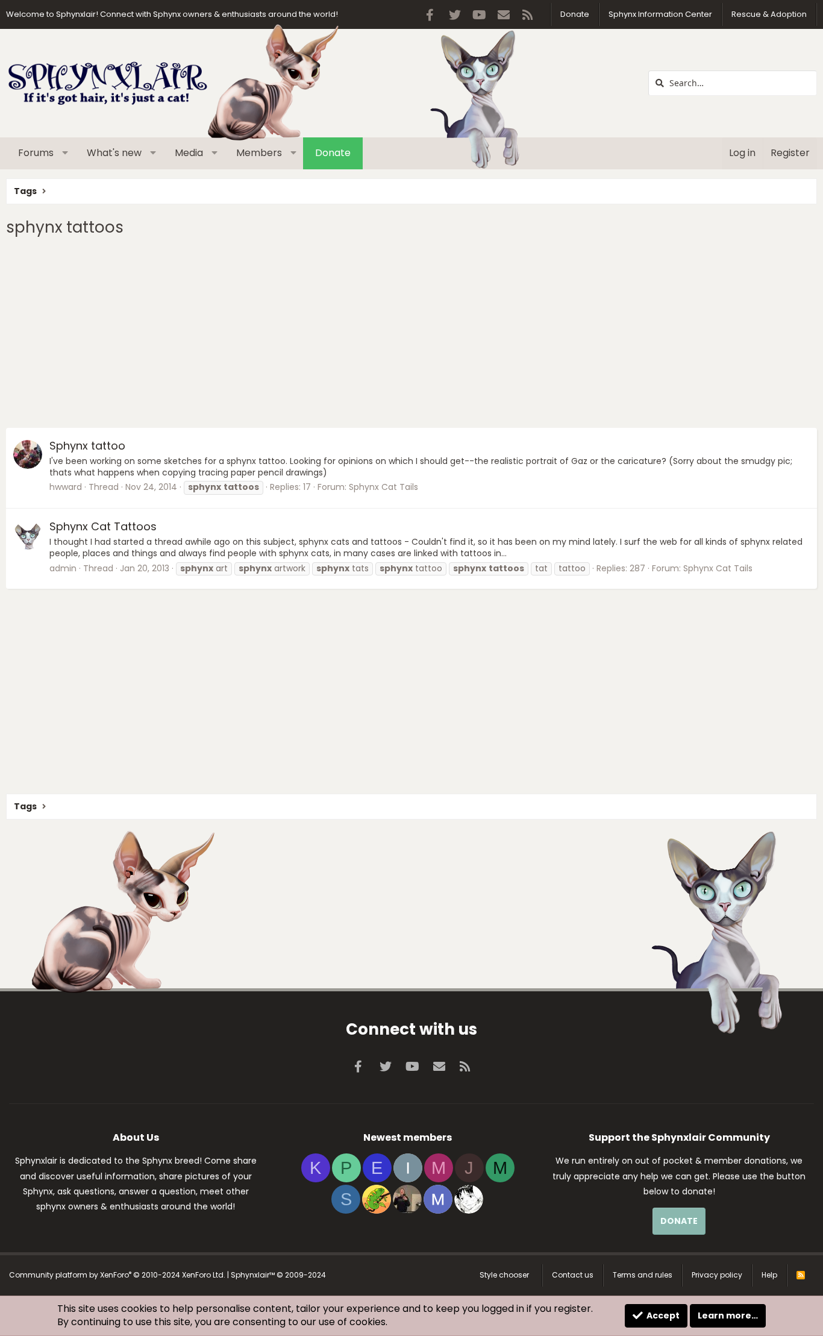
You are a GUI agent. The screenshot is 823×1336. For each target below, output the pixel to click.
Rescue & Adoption (769, 14)
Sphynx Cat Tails (383, 487)
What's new (114, 153)
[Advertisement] (367, 331)
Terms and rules (642, 1275)
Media (189, 153)
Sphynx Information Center (660, 14)
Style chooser (504, 1275)
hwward (65, 487)
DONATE (679, 1221)
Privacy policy (717, 1275)
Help (769, 1275)
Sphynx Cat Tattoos (103, 526)
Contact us (572, 1275)
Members (259, 153)
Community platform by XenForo (117, 1275)
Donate (574, 14)
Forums (36, 153)
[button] (65, 153)
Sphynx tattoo (87, 445)
